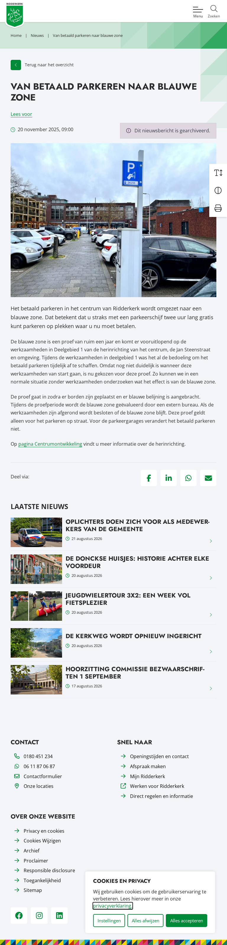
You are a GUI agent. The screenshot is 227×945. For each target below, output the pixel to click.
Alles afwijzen (145, 920)
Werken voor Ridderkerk (157, 786)
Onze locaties (38, 786)
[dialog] (150, 902)
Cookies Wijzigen (42, 840)
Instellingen (109, 920)
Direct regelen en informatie (161, 796)
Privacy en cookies (44, 831)
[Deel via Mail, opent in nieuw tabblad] (208, 478)
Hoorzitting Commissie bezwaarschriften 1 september (135, 673)
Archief (31, 850)
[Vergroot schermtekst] (218, 173)
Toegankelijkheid (42, 880)
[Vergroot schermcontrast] (218, 190)
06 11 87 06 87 (39, 766)
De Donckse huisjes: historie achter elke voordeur (137, 562)
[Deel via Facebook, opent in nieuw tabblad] (149, 478)
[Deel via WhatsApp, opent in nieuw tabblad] (188, 478)
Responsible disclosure (49, 870)
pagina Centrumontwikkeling (50, 444)
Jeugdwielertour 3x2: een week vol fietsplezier (128, 599)
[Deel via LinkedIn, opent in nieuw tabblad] (168, 478)
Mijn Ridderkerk (147, 776)
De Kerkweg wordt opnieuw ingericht (134, 636)
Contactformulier (43, 776)
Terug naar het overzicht (49, 65)
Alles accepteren (186, 920)
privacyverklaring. (112, 906)
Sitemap (33, 890)
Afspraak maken (148, 766)
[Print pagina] (218, 208)
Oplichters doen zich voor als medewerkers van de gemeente (138, 525)
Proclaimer (36, 860)
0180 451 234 (38, 756)
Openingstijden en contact (159, 756)
